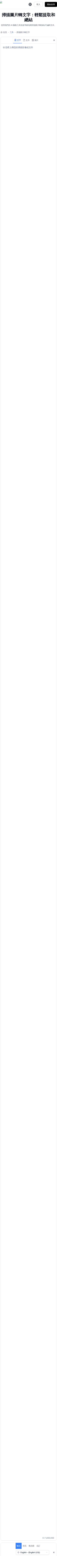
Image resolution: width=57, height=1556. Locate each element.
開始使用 (51, 4)
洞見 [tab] (24, 1546)
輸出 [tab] (18, 1546)
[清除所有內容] (54, 40)
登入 (38, 4)
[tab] (17, 40)
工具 (12, 32)
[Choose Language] (30, 4)
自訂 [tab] (38, 1546)
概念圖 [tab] (31, 1546)
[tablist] (26, 40)
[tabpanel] (28, 791)
